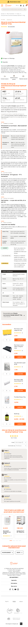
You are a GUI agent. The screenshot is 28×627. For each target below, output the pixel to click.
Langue (13, 442)
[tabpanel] (7, 526)
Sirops (18, 552)
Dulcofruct (9, 19)
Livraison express (15, 2)
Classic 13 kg (5, 231)
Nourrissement (6, 552)
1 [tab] (10, 540)
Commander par (11, 445)
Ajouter (20, 340)
